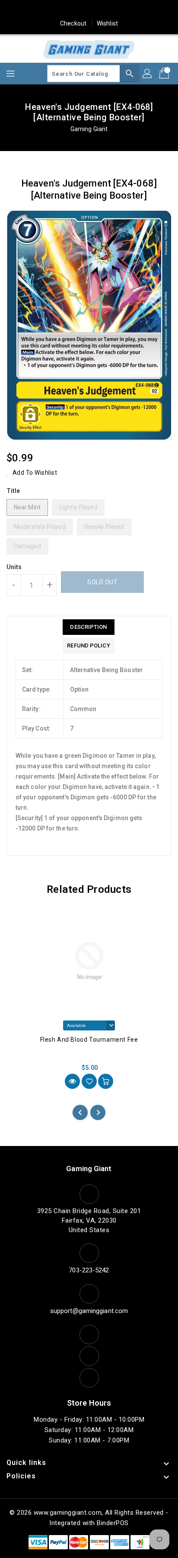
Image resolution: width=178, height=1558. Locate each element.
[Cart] (165, 73)
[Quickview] (72, 1081)
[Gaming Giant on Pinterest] (72, 9)
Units (14, 567)
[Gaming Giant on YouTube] (121, 9)
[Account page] (147, 73)
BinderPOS (113, 1523)
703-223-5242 (89, 1270)
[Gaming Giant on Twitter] (56, 9)
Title (13, 490)
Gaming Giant (89, 129)
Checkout (73, 23)
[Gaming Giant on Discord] (138, 9)
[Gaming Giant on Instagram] (89, 9)
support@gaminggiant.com (89, 1311)
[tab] (88, 627)
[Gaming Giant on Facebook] (39, 9)
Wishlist (107, 23)
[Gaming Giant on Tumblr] (105, 9)
